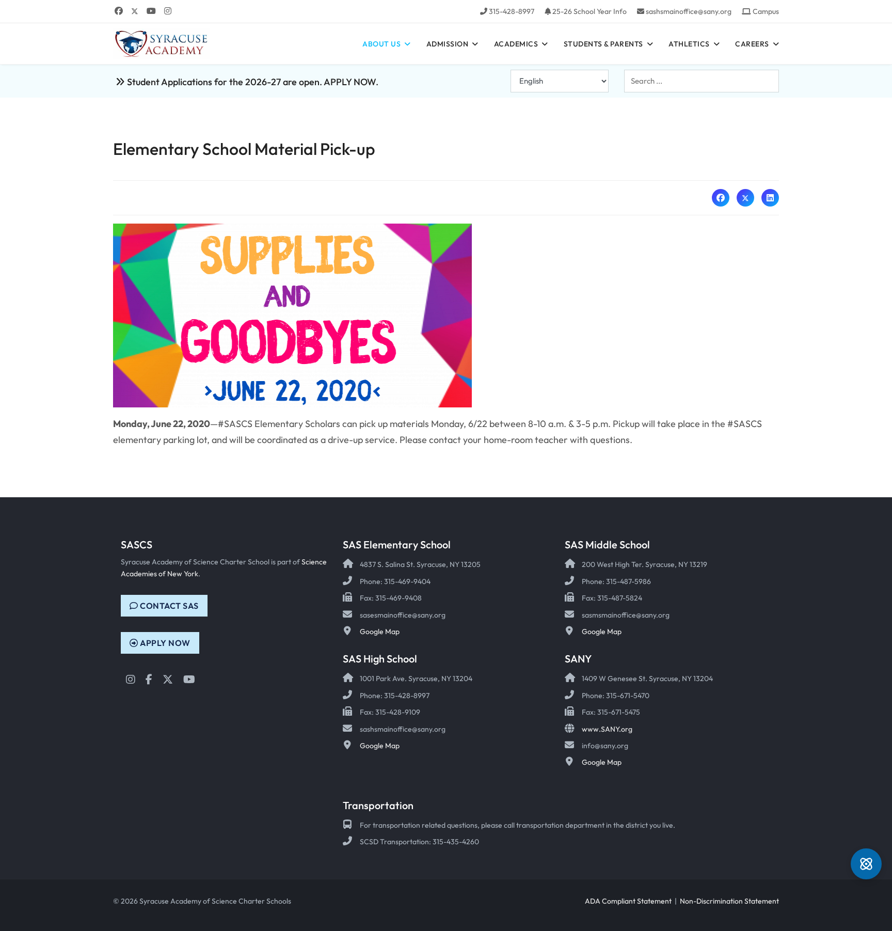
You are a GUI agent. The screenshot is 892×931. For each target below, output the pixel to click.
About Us (381, 44)
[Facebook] (119, 11)
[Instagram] (167, 11)
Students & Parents (603, 44)
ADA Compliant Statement (628, 901)
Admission (447, 44)
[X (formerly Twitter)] (745, 198)
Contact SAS (168, 606)
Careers (752, 44)
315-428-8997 (511, 11)
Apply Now (164, 643)
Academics (516, 44)
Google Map (380, 631)
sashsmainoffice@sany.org (688, 11)
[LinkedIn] (770, 198)
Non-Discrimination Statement (729, 901)
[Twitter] (134, 11)
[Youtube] (151, 11)
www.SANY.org (607, 729)
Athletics (689, 44)
